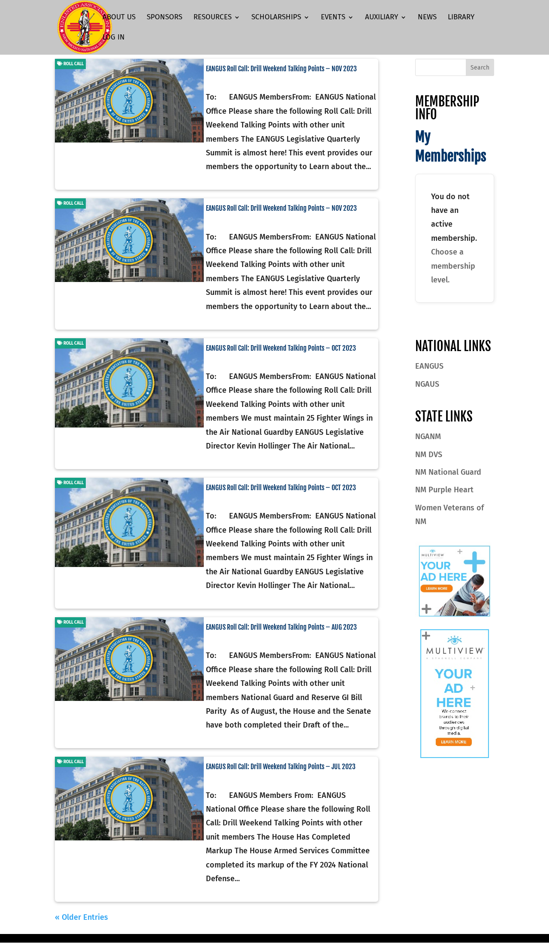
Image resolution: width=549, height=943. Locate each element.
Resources (212, 17)
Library (461, 17)
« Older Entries (81, 917)
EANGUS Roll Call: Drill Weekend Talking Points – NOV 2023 (281, 68)
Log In (114, 38)
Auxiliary (381, 17)
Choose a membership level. (453, 266)
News (427, 17)
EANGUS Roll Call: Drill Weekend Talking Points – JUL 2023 (281, 766)
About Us (119, 17)
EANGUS (429, 366)
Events (333, 17)
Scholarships (276, 17)
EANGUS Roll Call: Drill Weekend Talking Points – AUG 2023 (281, 627)
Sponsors (164, 17)
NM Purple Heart (444, 489)
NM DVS (428, 454)
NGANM (428, 436)
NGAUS (427, 384)
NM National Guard (448, 472)
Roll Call (73, 64)
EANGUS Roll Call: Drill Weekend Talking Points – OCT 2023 (281, 348)
